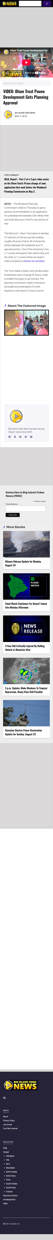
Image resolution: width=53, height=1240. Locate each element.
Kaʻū (8, 1164)
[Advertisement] (26, 27)
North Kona (11, 1176)
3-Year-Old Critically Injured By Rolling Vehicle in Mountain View (25, 648)
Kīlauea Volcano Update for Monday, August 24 (23, 563)
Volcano (9, 1191)
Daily (5, 1148)
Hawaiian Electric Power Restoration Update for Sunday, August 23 (23, 732)
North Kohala (11, 1172)
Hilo (7, 1160)
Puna (8, 1180)
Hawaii (6, 1152)
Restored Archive (10, 1195)
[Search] (47, 3)
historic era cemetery (34, 261)
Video (5, 1203)
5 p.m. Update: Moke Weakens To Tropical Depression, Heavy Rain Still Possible (26, 690)
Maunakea (10, 1168)
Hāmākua (10, 1156)
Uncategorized (9, 1199)
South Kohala (11, 1184)
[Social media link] (9, 437)
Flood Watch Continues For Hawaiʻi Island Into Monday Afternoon (26, 605)
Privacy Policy (9, 1120)
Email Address (12, 504)
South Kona (11, 1187)
